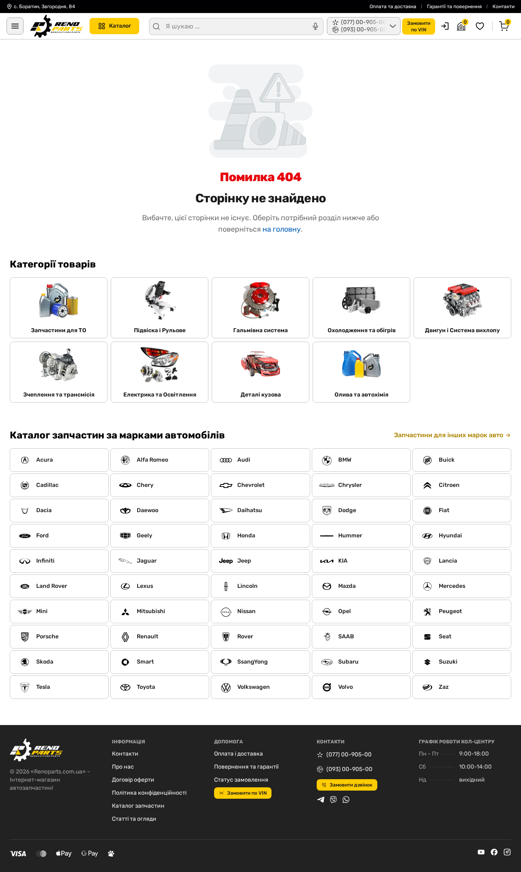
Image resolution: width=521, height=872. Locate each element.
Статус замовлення (241, 779)
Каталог (120, 25)
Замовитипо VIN (418, 26)
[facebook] (494, 852)
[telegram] (321, 799)
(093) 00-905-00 (349, 769)
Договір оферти (133, 779)
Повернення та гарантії (246, 766)
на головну (282, 229)
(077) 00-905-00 (349, 754)
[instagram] (507, 852)
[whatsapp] (346, 799)
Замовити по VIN (247, 793)
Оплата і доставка (238, 753)
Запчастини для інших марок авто (448, 435)
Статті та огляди (134, 818)
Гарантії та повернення (454, 6)
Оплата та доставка (393, 6)
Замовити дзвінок (351, 785)
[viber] (333, 799)
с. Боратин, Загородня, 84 (44, 6)
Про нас (123, 766)
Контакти (503, 6)
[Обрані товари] (481, 26)
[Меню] (15, 26)
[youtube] (481, 852)
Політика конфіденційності (149, 792)
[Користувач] (445, 26)
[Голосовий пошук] (315, 26)
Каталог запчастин (138, 805)
